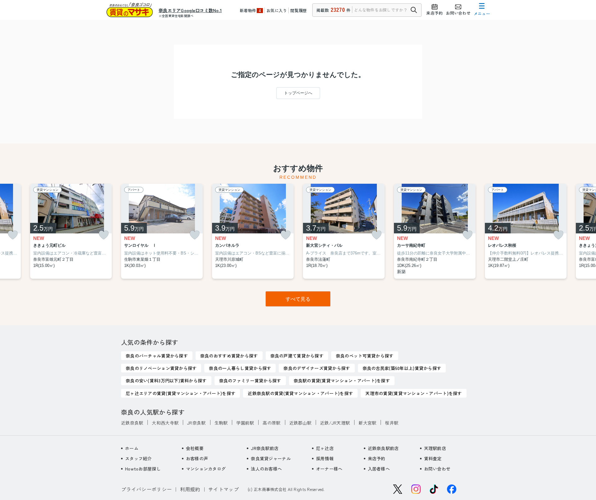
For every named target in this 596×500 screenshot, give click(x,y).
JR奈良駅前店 (264, 448)
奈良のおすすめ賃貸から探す (229, 356)
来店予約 (377, 458)
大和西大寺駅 (165, 423)
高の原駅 (271, 423)
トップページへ (298, 93)
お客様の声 (197, 458)
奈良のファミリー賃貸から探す (250, 380)
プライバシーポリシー (146, 489)
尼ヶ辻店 (325, 448)
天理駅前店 (435, 448)
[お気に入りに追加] (13, 235)
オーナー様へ (329, 469)
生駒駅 (221, 423)
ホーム (131, 448)
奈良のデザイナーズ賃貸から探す (316, 368)
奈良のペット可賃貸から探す (365, 356)
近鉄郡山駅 (300, 423)
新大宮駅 (367, 423)
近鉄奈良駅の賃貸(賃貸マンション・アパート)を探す (300, 393)
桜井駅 (391, 423)
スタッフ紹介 (138, 458)
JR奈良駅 (196, 423)
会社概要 (195, 448)
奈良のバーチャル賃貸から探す (157, 356)
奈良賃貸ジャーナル (271, 458)
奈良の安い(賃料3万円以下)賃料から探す (166, 380)
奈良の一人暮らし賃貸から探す (240, 368)
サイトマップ (223, 489)
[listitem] (161, 231)
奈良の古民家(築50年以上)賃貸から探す (402, 368)
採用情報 (325, 458)
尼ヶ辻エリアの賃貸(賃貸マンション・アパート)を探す (180, 393)
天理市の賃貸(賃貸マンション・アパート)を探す (413, 393)
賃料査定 (433, 458)
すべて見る (298, 299)
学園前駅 (245, 423)
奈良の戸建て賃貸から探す (296, 356)
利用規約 (190, 489)
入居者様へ (379, 469)
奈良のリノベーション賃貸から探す (161, 368)
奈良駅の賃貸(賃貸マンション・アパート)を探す (342, 380)
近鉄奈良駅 (132, 423)
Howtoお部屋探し (143, 469)
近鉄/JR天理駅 (335, 423)
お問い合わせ (437, 469)
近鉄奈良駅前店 (383, 448)
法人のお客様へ (266, 469)
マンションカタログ (206, 469)
